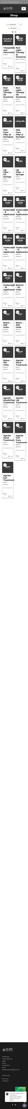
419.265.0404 (6, 1065)
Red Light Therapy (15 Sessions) (8, 92)
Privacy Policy (6, 1075)
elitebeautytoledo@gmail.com (11, 1069)
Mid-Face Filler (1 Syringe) (20, 133)
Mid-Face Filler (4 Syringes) (8, 133)
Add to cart (5, 64)
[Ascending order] (20, 24)
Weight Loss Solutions (13, 2)
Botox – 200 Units (20, 324)
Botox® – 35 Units (20, 287)
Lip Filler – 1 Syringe (20, 172)
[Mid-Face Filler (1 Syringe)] (20, 121)
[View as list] (15, 32)
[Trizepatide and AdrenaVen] (7, 39)
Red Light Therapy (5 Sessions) (21, 52)
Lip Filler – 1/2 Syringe (7, 173)
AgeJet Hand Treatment (8, 437)
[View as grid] (12, 32)
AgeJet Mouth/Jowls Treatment (10, 400)
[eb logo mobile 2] (8, 7)
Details (10, 66)
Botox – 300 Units (7, 324)
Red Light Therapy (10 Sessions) (21, 92)
